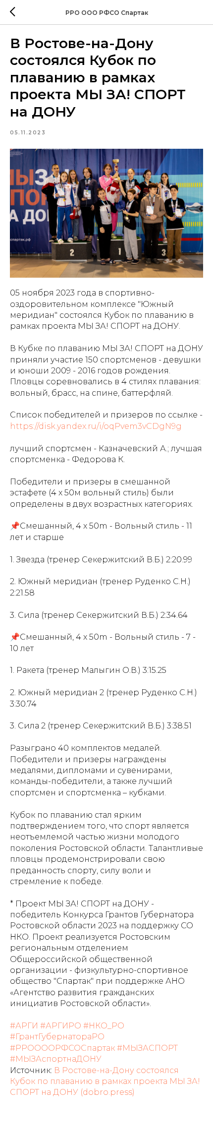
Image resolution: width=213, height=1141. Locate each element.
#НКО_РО (103, 1025)
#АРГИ (24, 1025)
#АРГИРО (60, 1025)
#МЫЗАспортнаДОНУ (56, 1059)
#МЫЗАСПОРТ (147, 1048)
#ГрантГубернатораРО (57, 1036)
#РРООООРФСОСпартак (62, 1048)
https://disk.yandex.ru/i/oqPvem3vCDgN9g (96, 426)
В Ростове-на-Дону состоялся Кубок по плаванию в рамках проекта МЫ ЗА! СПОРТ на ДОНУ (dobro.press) (105, 1081)
